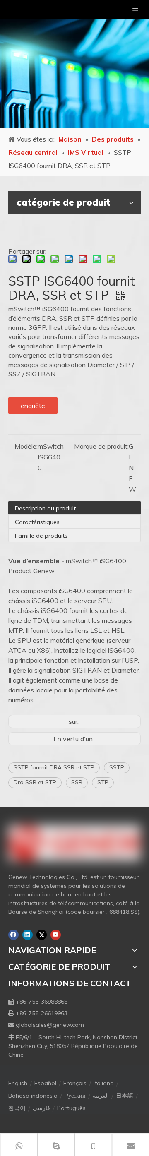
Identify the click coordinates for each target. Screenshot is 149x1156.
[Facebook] (13, 935)
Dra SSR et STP (35, 782)
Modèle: (26, 446)
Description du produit (45, 508)
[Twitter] (41, 935)
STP (102, 782)
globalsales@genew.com (50, 1025)
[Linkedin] (27, 935)
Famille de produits (41, 535)
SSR (76, 782)
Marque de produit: (101, 446)
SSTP (116, 767)
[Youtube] (55, 935)
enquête (33, 405)
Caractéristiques (37, 522)
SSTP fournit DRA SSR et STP (54, 767)
